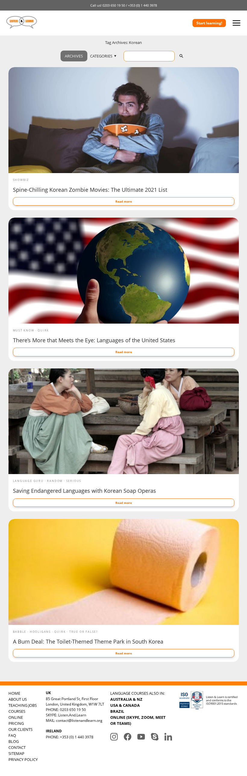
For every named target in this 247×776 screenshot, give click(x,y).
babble (20, 632)
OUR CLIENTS (20, 729)
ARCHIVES (74, 56)
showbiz (21, 180)
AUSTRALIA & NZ (126, 699)
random (55, 481)
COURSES (16, 711)
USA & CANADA (125, 705)
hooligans (40, 632)
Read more (123, 201)
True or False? (83, 632)
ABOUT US (17, 699)
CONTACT (17, 747)
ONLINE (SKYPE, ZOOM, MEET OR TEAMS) (138, 720)
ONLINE (15, 717)
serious (74, 481)
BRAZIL (117, 711)
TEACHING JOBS (22, 705)
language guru (28, 481)
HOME (14, 693)
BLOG (13, 741)
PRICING (16, 723)
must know (23, 330)
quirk (43, 330)
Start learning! (209, 23)
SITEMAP (16, 753)
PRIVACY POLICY (23, 759)
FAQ (12, 735)
